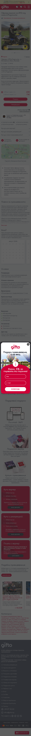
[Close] (28, 344)
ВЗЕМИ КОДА (15, 389)
